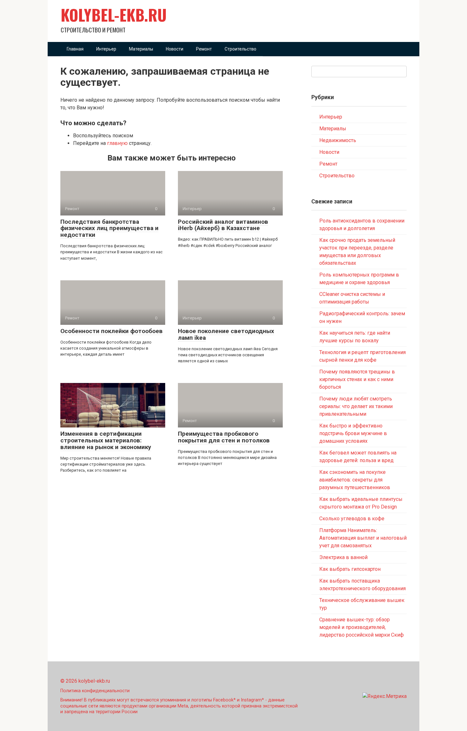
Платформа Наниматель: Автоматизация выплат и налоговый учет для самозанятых (363, 538)
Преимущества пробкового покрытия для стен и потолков (224, 437)
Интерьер (106, 48)
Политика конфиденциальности (95, 690)
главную (117, 143)
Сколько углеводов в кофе (351, 519)
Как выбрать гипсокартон (350, 569)
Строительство (240, 48)
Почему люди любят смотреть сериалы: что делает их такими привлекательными (356, 406)
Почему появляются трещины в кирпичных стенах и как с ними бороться (357, 379)
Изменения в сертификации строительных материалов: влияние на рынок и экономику (105, 440)
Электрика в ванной (343, 557)
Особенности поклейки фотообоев (111, 331)
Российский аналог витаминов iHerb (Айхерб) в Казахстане (223, 225)
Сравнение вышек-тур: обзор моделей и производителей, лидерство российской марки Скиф (361, 627)
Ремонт (204, 48)
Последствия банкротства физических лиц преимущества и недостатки (109, 228)
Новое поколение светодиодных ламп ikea (226, 334)
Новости (174, 48)
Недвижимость (337, 140)
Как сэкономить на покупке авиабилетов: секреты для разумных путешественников (354, 479)
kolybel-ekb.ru (114, 14)
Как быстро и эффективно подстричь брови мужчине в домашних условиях (353, 433)
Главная (75, 48)
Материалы (141, 48)
